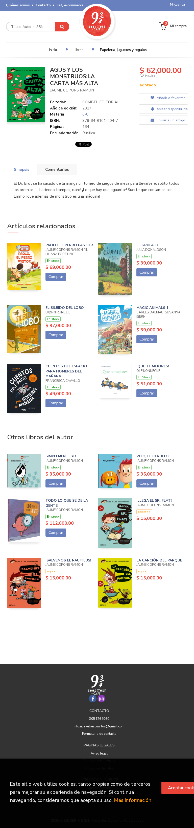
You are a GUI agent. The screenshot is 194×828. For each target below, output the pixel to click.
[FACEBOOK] (92, 698)
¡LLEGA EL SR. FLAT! (154, 500)
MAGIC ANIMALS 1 (152, 307)
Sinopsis (21, 169)
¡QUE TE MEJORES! (152, 366)
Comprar (55, 276)
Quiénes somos (18, 5)
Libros (78, 49)
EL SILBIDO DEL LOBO (64, 307)
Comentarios (57, 169)
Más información (132, 800)
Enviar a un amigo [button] (170, 120)
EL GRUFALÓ (147, 245)
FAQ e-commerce (70, 5)
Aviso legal (99, 753)
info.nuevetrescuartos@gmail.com (99, 726)
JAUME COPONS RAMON (72, 90)
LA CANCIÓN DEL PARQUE (159, 560)
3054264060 (99, 719)
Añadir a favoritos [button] (170, 98)
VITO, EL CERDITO (152, 456)
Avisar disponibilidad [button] (172, 109)
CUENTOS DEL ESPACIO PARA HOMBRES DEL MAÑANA (66, 371)
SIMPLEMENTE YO (60, 456)
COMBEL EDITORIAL (100, 102)
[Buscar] (62, 26)
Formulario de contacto (99, 733)
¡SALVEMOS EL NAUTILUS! (68, 560)
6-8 (85, 114)
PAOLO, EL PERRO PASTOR (69, 245)
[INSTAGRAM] (101, 698)
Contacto (43, 5)
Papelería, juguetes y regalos (123, 49)
